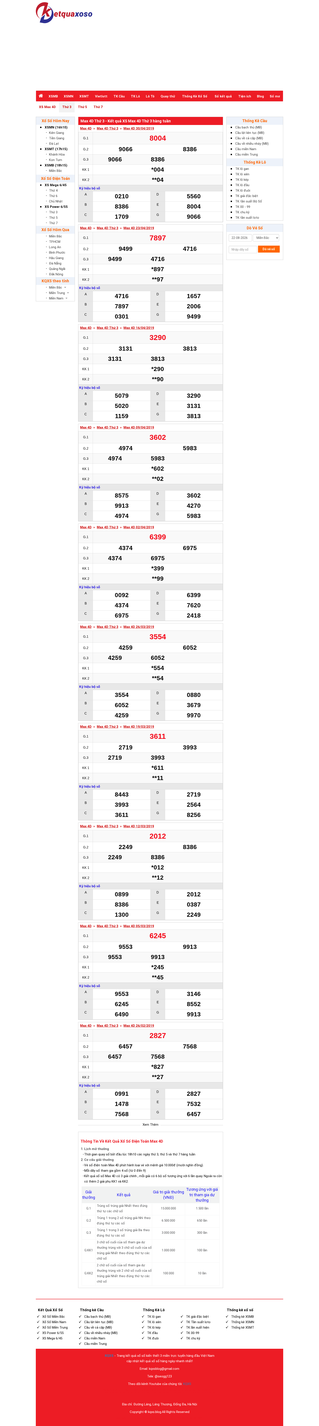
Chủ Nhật (55, 201)
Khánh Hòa (57, 154)
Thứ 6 (53, 196)
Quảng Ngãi (57, 269)
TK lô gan (242, 169)
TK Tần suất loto (198, 1322)
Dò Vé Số (255, 228)
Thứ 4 (53, 190)
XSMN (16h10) (56, 127)
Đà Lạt (54, 144)
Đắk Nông (56, 274)
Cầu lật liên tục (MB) (249, 133)
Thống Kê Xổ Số (194, 96)
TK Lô (135, 96)
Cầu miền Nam (245, 149)
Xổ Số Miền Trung (55, 1327)
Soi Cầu (185, 1418)
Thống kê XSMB (242, 1317)
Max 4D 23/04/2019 (138, 228)
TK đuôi (153, 1338)
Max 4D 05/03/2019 (138, 926)
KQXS (109, 1356)
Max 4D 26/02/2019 (138, 1026)
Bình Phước (57, 253)
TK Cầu (119, 96)
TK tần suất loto (247, 218)
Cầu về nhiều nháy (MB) (252, 144)
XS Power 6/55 (56, 207)
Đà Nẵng (55, 263)
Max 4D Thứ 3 (107, 128)
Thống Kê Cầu (254, 120)
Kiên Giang (56, 133)
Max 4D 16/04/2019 (138, 328)
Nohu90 (196, 1390)
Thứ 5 (82, 107)
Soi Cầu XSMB (196, 1418)
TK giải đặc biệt (246, 196)
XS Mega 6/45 (56, 185)
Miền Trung (57, 293)
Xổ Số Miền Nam (54, 1322)
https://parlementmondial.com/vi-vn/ (190, 1393)
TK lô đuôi (242, 190)
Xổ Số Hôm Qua (55, 229)
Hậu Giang (56, 258)
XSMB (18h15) (56, 165)
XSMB (53, 96)
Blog (260, 96)
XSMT (84, 96)
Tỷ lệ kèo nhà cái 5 (149, 1390)
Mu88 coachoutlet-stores (178, 1390)
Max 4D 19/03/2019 (138, 727)
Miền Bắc (55, 171)
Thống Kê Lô (254, 162)
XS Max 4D (47, 107)
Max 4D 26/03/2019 (138, 627)
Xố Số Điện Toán (55, 178)
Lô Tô (150, 96)
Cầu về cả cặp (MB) (249, 138)
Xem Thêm (150, 1125)
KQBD (128, 1390)
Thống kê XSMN (242, 1322)
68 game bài (148, 1418)
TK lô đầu (242, 185)
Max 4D (86, 128)
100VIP (136, 1390)
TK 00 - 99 (242, 207)
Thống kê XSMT (242, 1327)
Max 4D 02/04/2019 (138, 527)
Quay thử (168, 96)
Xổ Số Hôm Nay (55, 120)
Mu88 (115, 1393)
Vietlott (101, 96)
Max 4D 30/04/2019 (138, 128)
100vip (107, 1393)
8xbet (157, 1418)
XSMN (68, 96)
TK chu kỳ (242, 212)
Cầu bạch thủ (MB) (248, 127)
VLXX (162, 1390)
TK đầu (152, 1333)
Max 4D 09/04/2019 (138, 427)
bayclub (125, 1418)
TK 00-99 (192, 1333)
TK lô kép (242, 180)
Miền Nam (56, 298)
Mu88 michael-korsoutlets (132, 1393)
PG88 (179, 1418)
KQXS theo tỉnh (55, 281)
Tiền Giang (56, 138)
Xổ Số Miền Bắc (53, 1317)
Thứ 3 (66, 107)
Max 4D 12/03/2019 (138, 826)
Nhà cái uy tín (116, 1390)
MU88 (166, 1393)
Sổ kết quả (223, 96)
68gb (139, 1418)
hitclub (132, 1418)
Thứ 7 (98, 107)
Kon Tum (55, 160)
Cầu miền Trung (246, 154)
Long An (55, 247)
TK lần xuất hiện (197, 1327)
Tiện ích (244, 96)
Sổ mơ (275, 96)
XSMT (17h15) (56, 149)
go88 (118, 1418)
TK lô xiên (242, 174)
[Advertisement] (159, 55)
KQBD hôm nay (154, 1393)
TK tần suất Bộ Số (248, 201)
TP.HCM (54, 242)
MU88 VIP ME (208, 1390)
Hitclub (164, 1418)
